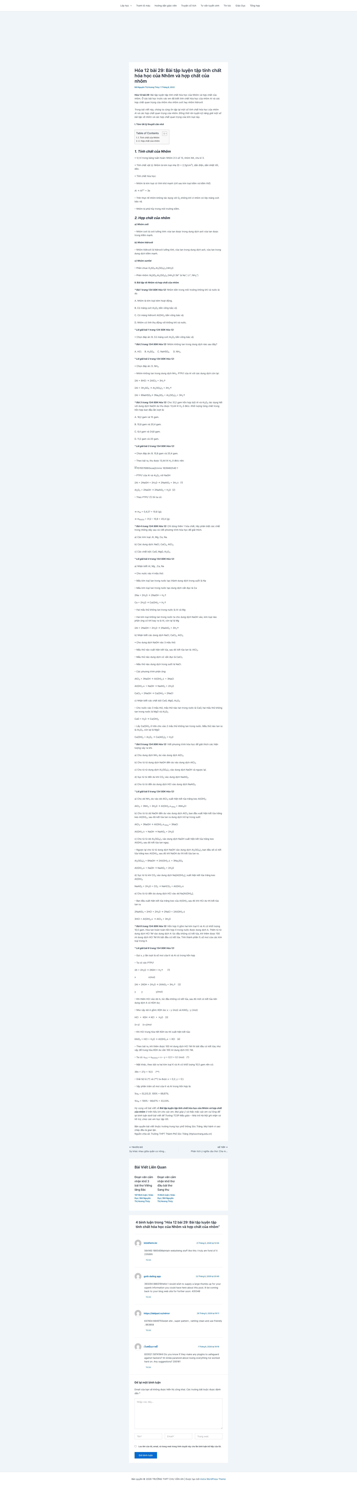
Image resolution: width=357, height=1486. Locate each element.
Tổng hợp (255, 5)
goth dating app (152, 1276)
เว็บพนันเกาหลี (151, 1346)
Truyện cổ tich (188, 5)
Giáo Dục (240, 5)
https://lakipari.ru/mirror (157, 1313)
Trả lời (148, 1260)
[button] (130, 5)
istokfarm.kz (150, 1243)
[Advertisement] (178, 32)
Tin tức (227, 5)
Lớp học (124, 5)
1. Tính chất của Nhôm (148, 137)
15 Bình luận (163, 1195)
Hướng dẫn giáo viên (166, 5)
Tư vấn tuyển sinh (210, 5)
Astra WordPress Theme (213, 1479)
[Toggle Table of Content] (163, 133)
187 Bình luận (141, 1195)
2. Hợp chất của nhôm (149, 141)
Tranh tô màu (143, 5)
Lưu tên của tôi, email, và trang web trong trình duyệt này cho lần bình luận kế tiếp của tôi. (179, 1446)
